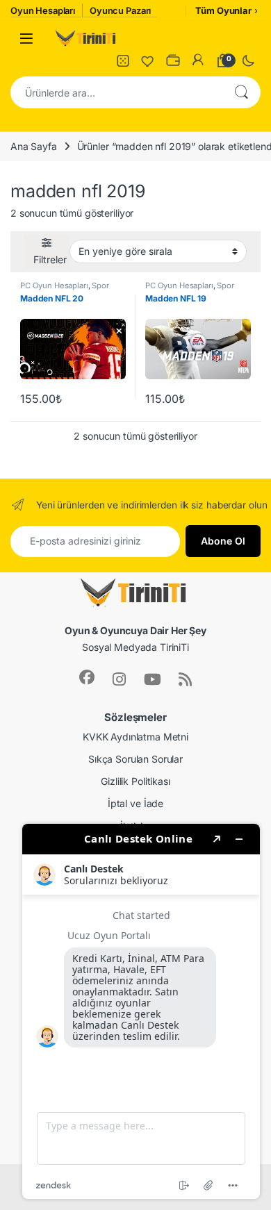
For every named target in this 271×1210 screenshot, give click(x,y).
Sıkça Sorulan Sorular (135, 759)
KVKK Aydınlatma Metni (135, 737)
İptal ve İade (135, 803)
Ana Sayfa (33, 146)
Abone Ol (223, 541)
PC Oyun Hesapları (54, 285)
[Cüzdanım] (173, 60)
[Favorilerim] (148, 60)
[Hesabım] (198, 60)
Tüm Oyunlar (223, 10)
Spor (100, 285)
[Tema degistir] (248, 60)
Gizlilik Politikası (135, 781)
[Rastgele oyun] (123, 60)
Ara (241, 92)
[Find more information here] (141, 1011)
